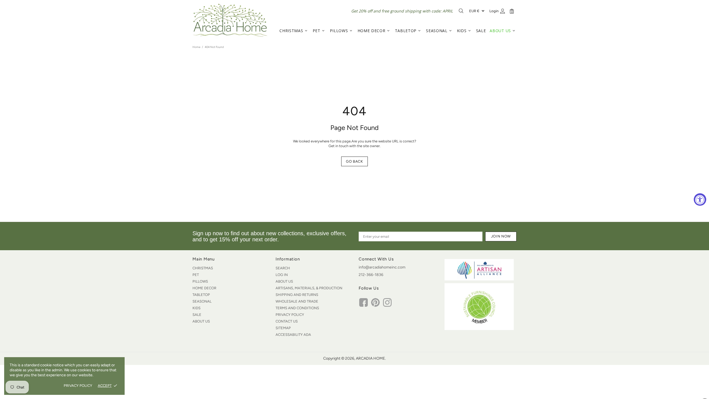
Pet (195, 275)
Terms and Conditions (297, 308)
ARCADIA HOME (229, 20)
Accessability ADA (293, 334)
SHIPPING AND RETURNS (297, 295)
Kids (196, 308)
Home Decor (204, 288)
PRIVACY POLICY (78, 385)
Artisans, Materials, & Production (309, 288)
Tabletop (201, 295)
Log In (282, 275)
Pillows (200, 281)
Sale (196, 315)
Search (283, 268)
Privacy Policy (290, 315)
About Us (201, 321)
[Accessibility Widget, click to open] (700, 199)
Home (196, 47)
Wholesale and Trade (297, 301)
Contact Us (287, 321)
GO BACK (354, 161)
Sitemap (283, 328)
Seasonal (202, 301)
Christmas (202, 268)
